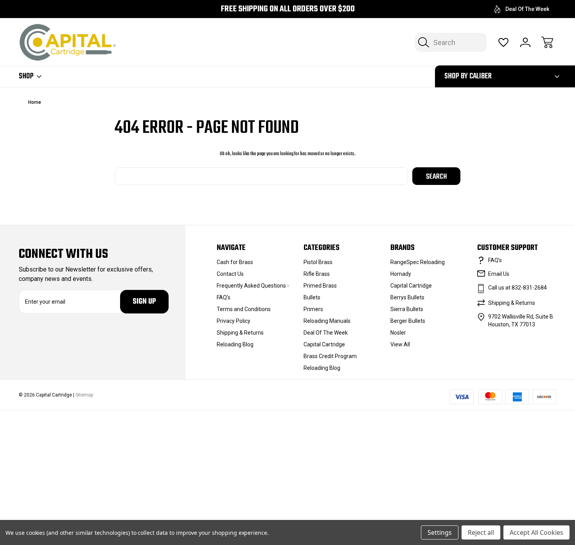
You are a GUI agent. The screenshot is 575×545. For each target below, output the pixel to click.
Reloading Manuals (327, 321)
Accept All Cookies (536, 532)
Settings (440, 532)
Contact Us (230, 274)
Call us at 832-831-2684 (517, 287)
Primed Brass (320, 285)
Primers (313, 309)
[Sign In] (525, 42)
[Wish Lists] (503, 42)
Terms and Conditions (244, 309)
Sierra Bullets (406, 309)
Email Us (498, 274)
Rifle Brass (317, 274)
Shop (26, 76)
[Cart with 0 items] (547, 42)
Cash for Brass (235, 262)
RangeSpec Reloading (417, 262)
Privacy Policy (233, 321)
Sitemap (84, 395)
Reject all (481, 532)
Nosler (398, 333)
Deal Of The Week (527, 9)
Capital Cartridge (324, 344)
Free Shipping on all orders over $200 (288, 9)
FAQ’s (495, 260)
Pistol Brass (318, 262)
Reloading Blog (235, 344)
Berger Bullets (407, 321)
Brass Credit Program (330, 356)
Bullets (312, 297)
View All (400, 344)
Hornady (400, 274)
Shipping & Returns (240, 333)
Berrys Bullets (407, 297)
